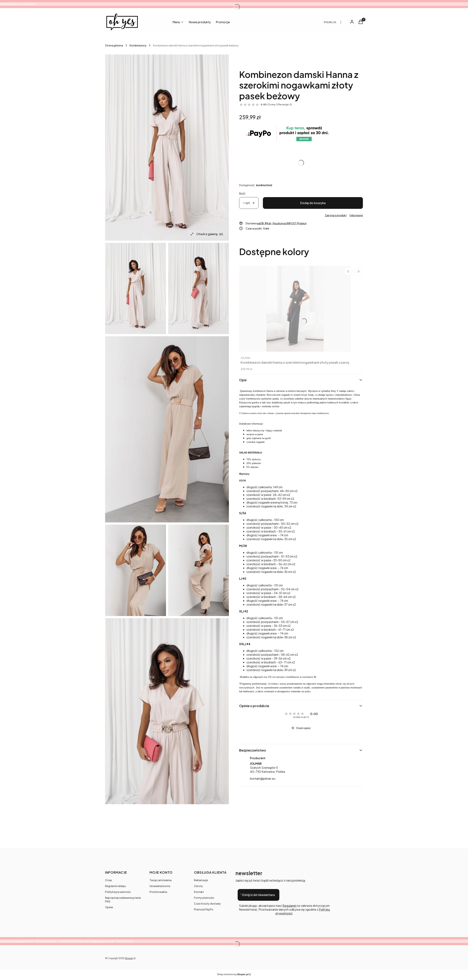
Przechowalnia (158, 891)
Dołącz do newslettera (258, 895)
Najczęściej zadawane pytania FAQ (123, 899)
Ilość (242, 193)
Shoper (129, 958)
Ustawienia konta (160, 886)
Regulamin (289, 906)
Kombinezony (138, 45)
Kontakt (199, 891)
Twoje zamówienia (161, 880)
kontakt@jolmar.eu (262, 778)
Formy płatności (204, 897)
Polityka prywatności (118, 891)
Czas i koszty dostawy (207, 903)
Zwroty (198, 886)
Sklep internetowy (232, 974)
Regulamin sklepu (115, 886)
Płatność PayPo (203, 909)
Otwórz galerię (209, 234)
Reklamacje (201, 880)
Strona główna (114, 45)
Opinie (109, 907)
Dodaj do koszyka (313, 203)
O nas (108, 880)
